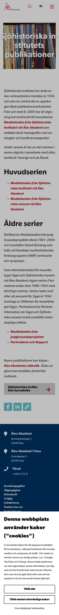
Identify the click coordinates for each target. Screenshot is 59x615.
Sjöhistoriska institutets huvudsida (23, 389)
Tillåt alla (29, 589)
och (29, 342)
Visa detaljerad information (29, 608)
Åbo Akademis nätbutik (21, 366)
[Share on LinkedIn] (17, 407)
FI (40, 6)
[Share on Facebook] (8, 407)
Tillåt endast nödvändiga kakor (29, 599)
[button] (27, 407)
